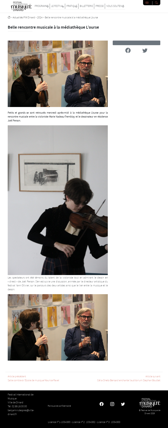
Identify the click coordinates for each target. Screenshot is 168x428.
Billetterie (86, 6)
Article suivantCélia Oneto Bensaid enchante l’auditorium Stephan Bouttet (128, 378)
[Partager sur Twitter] (144, 51)
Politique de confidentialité (59, 405)
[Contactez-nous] (147, 2)
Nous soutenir (115, 6)
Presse (99, 6)
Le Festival (57, 6)
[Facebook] (102, 404)
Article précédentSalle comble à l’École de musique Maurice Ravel (33, 378)
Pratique (71, 6)
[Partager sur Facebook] (128, 51)
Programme (42, 6)
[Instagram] (112, 404)
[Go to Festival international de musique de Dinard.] (9, 17)
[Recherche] (156, 2)
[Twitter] (123, 404)
